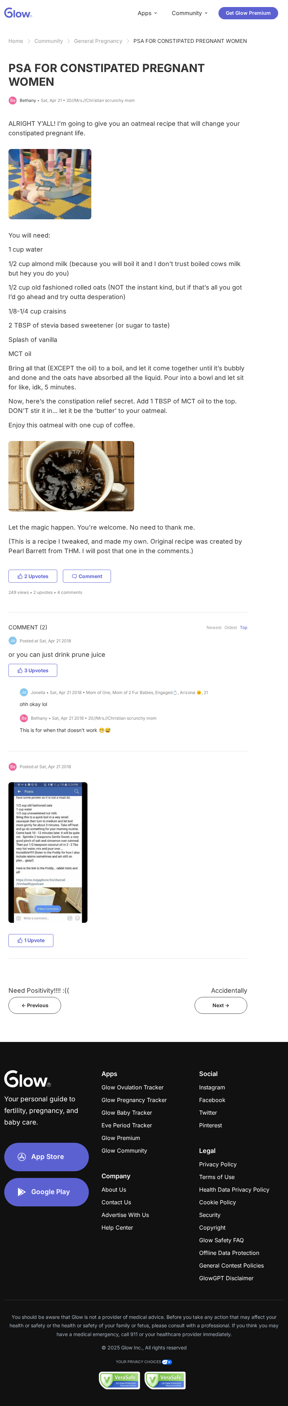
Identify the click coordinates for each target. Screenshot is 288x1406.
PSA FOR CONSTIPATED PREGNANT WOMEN (190, 41)
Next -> (220, 1005)
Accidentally (229, 990)
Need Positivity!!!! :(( (38, 990)
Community (48, 41)
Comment (90, 576)
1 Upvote (34, 940)
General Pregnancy (98, 41)
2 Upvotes (36, 576)
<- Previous (34, 1005)
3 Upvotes (36, 670)
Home (15, 41)
